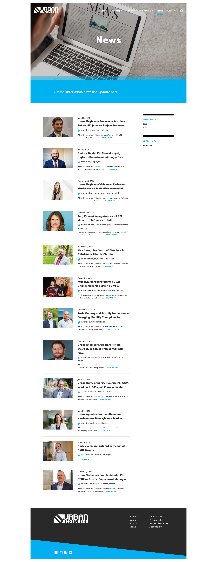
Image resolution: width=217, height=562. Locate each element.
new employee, (88, 193)
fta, (120, 357)
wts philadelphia (115, 290)
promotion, (86, 161)
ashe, (83, 454)
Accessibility (155, 526)
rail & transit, (105, 357)
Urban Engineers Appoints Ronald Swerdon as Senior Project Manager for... (100, 349)
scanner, (90, 454)
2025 (145, 127)
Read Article (107, 138)
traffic (112, 483)
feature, (99, 454)
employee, (95, 130)
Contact (134, 523)
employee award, (89, 290)
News (133, 526)
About (133, 519)
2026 (145, 123)
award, (103, 224)
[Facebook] (65, 552)
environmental (112, 193)
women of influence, (90, 224)
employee (95, 161)
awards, (85, 321)
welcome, (104, 483)
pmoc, (115, 357)
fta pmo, (88, 391)
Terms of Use (155, 516)
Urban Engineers (46, 10)
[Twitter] (56, 552)
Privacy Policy (156, 519)
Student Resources (158, 523)
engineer (104, 130)
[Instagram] (61, 552)
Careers (134, 516)
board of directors (105, 258)
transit (110, 391)
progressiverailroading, (118, 224)
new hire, (85, 130)
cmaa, (84, 258)
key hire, (95, 357)
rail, (105, 391)
